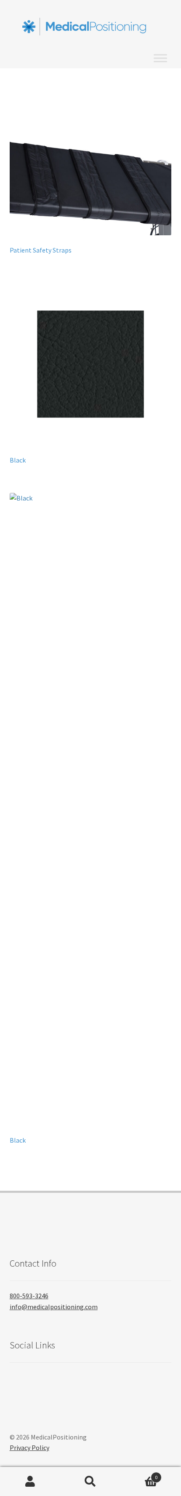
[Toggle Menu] (160, 58)
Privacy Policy (29, 1447)
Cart (139, 1474)
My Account (30, 1481)
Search (90, 1481)
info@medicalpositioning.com (54, 1306)
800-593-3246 (29, 1296)
